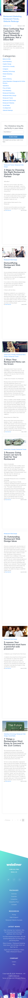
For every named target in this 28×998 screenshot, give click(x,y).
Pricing (14, 914)
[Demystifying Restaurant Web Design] (15, 252)
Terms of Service (8, 978)
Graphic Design (7, 64)
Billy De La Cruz (8, 25)
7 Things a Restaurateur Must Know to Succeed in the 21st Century (14, 742)
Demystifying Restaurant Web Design (12, 265)
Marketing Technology (9, 71)
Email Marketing (7, 61)
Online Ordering (7, 79)
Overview (14, 894)
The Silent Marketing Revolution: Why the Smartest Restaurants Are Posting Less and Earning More (14, 938)
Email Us (14, 872)
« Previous (7, 820)
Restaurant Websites (8, 103)
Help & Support (14, 917)
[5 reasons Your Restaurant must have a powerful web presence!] (15, 631)
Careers (14, 962)
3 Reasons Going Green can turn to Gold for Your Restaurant (12, 456)
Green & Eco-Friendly (9, 66)
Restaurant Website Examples (14, 920)
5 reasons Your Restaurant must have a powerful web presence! (15, 645)
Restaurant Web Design (9, 100)
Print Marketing (7, 90)
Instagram (5, 69)
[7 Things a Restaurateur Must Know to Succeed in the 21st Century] (15, 726)
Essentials (14, 896)
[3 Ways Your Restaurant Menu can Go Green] (15, 347)
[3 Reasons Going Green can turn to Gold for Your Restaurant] (15, 441)
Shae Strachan (8, 210)
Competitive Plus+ (14, 902)
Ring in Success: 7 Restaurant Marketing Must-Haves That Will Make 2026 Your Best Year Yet (14, 945)
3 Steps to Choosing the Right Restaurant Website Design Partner (14, 173)
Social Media (6, 105)
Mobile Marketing (7, 74)
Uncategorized (7, 108)
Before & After (7, 59)
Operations (6, 85)
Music (4, 76)
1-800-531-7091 (14, 869)
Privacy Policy (21, 978)
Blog (14, 964)
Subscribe (13, 137)
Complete (14, 904)
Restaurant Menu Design (9, 95)
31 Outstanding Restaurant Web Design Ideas (12, 539)
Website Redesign (11, 21)
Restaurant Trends (11, 19)
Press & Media (7, 88)
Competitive (14, 899)
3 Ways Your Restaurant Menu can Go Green (14, 361)
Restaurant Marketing (12, 16)
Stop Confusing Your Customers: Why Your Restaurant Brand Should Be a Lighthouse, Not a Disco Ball (13, 34)
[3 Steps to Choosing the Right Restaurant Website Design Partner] (15, 157)
